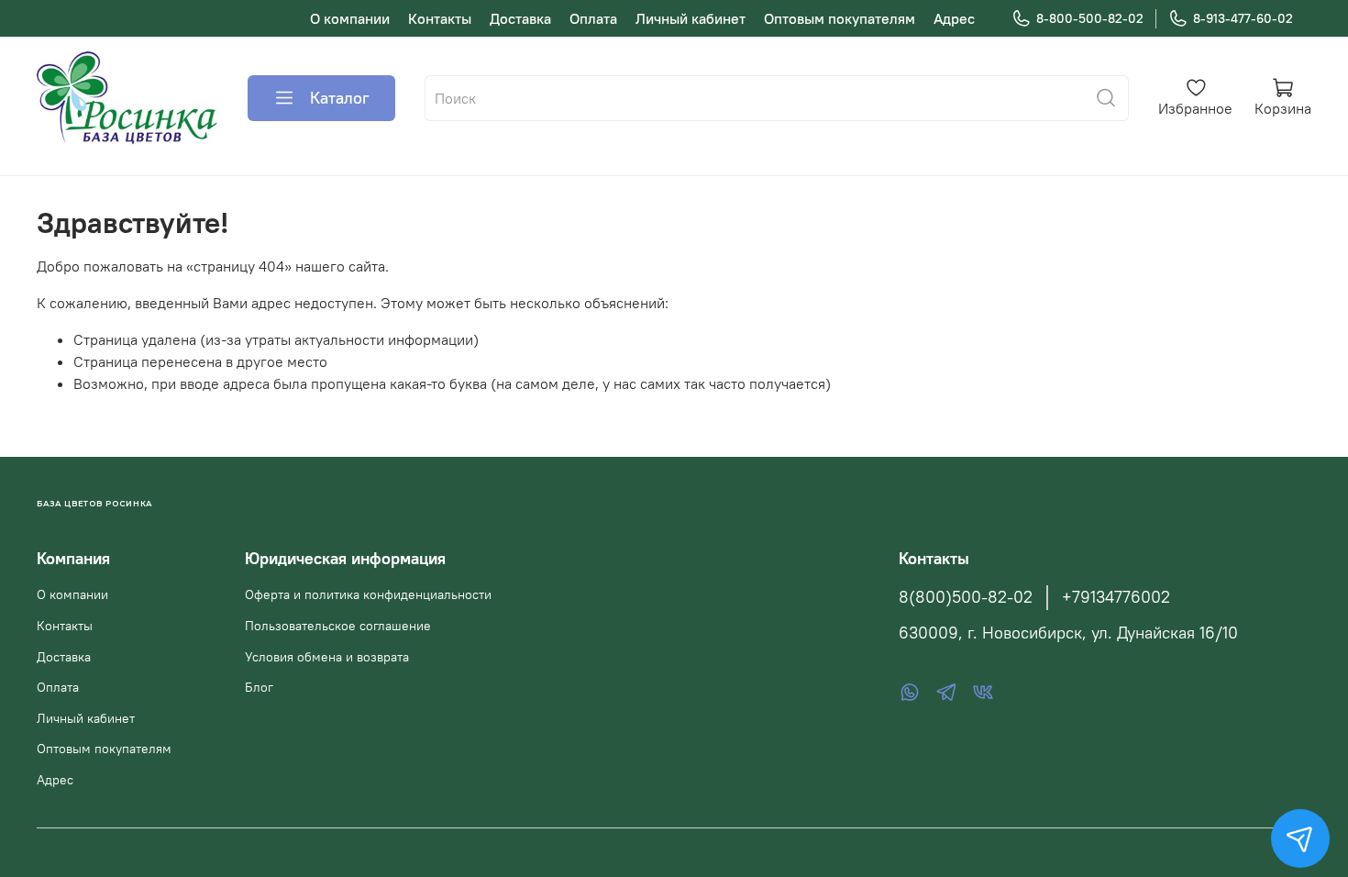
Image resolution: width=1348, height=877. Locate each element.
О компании (350, 18)
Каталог (340, 97)
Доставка (520, 18)
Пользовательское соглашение (338, 625)
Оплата (593, 18)
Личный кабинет (690, 18)
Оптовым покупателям (839, 18)
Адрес (954, 18)
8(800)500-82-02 (966, 597)
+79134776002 (1116, 597)
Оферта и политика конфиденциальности (368, 594)
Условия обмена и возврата (327, 657)
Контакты (439, 18)
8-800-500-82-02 (1090, 18)
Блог (259, 687)
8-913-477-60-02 (1243, 18)
